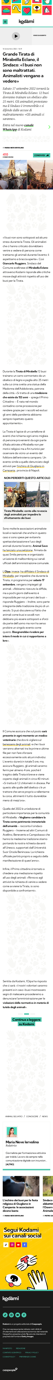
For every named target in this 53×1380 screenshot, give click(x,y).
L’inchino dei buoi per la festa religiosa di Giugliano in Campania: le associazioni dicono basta (20, 1205)
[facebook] (23, 1315)
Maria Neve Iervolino (22, 1142)
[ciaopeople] (10, 1370)
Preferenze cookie (27, 1357)
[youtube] (17, 1315)
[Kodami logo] (26, 21)
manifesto (7, 1348)
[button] (5, 1244)
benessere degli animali (16, 744)
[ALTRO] (10, 1164)
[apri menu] (5, 21)
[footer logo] (11, 1299)
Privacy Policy (32, 1353)
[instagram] (11, 1315)
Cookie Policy (9, 1357)
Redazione (20, 1348)
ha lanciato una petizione (17, 550)
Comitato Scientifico (12, 1353)
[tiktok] (5, 1315)
